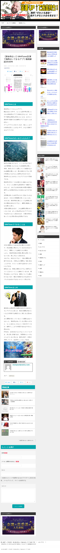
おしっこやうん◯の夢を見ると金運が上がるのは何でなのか (52, 102)
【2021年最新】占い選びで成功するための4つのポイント (21, 424)
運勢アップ (42, 265)
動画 (41, 243)
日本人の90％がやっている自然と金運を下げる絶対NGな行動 (52, 175)
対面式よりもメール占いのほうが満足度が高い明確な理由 (21, 416)
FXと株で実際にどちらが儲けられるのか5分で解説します (52, 189)
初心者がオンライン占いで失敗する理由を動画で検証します (21, 408)
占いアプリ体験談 (11, 23)
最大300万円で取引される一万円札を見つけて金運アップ (52, 54)
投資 (41, 261)
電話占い (42, 272)
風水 (41, 275)
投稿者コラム (22, 23)
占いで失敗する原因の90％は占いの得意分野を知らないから (52, 213)
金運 (41, 268)
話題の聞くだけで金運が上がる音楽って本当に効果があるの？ (52, 183)
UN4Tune (11, 375)
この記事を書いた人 (11, 361)
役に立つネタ (43, 250)
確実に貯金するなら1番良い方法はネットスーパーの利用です (52, 228)
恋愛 (41, 254)
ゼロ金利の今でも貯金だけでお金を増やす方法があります (52, 143)
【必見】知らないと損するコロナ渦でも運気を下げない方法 (21, 431)
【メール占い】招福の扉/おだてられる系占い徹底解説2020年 (52, 62)
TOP (3, 23)
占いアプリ (7, 68)
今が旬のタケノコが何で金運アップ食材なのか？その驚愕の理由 (52, 220)
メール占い (42, 239)
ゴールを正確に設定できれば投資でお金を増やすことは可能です (52, 198)
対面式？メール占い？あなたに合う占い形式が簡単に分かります (52, 205)
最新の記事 (22, 361)
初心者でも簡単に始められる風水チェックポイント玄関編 (52, 159)
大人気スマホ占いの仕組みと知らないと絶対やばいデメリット (21, 393)
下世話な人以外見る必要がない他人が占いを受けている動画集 (21, 401)
